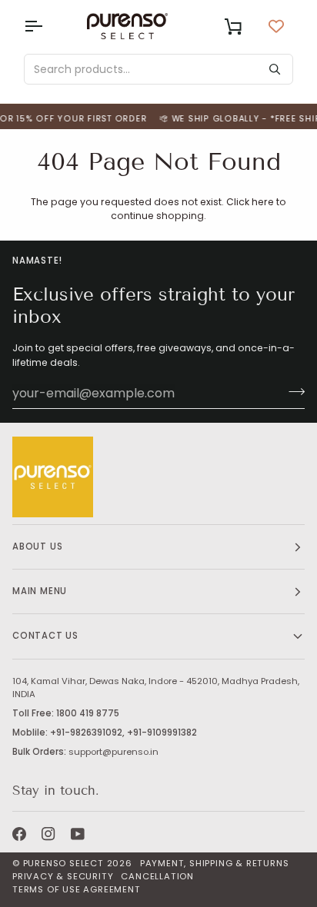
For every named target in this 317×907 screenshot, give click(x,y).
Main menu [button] (39, 591)
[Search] (274, 69)
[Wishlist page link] (276, 26)
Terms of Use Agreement (76, 889)
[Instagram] (48, 834)
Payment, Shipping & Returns (214, 863)
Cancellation (157, 876)
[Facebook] (19, 834)
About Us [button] (37, 546)
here (263, 201)
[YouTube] (78, 834)
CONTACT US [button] (45, 636)
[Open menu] (47, 26)
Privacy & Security (62, 876)
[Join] (292, 391)
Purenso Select (63, 863)
